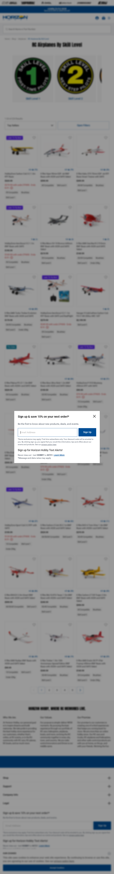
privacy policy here (48, 445)
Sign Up (87, 432)
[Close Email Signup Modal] (94, 416)
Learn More (59, 455)
